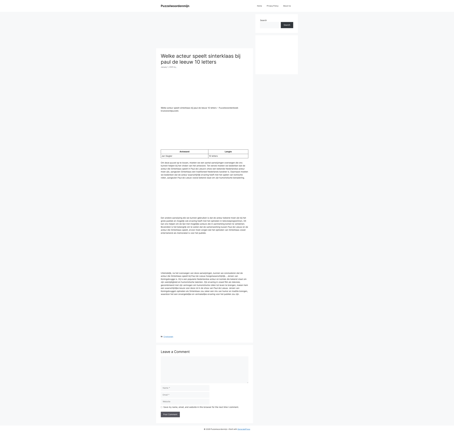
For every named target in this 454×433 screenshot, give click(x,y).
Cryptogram (168, 337)
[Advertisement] (204, 30)
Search (263, 20)
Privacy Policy (272, 6)
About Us (287, 6)
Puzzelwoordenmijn (175, 6)
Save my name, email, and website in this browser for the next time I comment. (201, 407)
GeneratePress (244, 429)
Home (259, 6)
